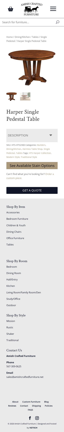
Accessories (13, 212)
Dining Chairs (13, 231)
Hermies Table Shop (32, 149)
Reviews (12, 405)
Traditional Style (29, 157)
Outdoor (11, 305)
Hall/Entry (12, 279)
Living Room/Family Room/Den (23, 292)
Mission (10, 321)
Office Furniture (15, 238)
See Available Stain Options (32, 165)
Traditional (12, 340)
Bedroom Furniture (17, 218)
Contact (24, 405)
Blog (46, 401)
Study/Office (13, 298)
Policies (49, 405)
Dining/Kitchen (22, 36)
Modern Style (13, 157)
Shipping (36, 405)
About (15, 401)
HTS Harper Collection (40, 153)
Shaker (10, 333)
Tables (35, 36)
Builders (41, 145)
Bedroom (11, 266)
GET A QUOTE (32, 190)
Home (9, 36)
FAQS (30, 409)
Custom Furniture (31, 401)
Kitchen (10, 286)
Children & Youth (16, 225)
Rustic (9, 327)
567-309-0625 (13, 366)
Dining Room (13, 273)
